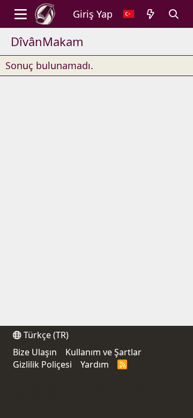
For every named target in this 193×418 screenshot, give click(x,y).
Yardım (94, 364)
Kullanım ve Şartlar (103, 352)
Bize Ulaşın (35, 352)
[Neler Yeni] (150, 14)
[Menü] (21, 14)
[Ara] (173, 14)
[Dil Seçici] (128, 14)
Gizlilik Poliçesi (42, 364)
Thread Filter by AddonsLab (62, 407)
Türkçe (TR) (45, 335)
